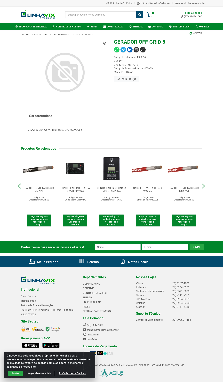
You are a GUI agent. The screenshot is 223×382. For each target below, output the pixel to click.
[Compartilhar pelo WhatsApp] (116, 49)
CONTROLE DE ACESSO (95, 292)
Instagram (93, 334)
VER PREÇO (129, 79)
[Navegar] (19, 186)
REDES (86, 306)
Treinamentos (28, 300)
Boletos (93, 262)
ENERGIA (88, 297)
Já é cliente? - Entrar (121, 3)
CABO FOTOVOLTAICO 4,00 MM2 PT (39, 190)
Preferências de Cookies (72, 373)
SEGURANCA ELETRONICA (97, 311)
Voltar (197, 33)
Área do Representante (191, 3)
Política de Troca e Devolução (37, 305)
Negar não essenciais (39, 373)
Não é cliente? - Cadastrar (155, 3)
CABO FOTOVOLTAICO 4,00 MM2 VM (147, 190)
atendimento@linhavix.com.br (103, 329)
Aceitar (15, 373)
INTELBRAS (127, 72)
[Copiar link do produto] (143, 49)
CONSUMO (88, 288)
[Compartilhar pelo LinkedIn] (130, 49)
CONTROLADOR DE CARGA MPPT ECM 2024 (111, 190)
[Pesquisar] (139, 14)
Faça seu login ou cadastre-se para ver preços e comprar (39, 220)
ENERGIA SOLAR (92, 302)
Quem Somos (28, 296)
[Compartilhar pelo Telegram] (123, 49)
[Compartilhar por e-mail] (136, 49)
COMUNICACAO (91, 283)
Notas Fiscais (138, 262)
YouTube (92, 339)
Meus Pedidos (47, 262)
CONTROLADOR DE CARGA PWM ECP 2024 (75, 190)
